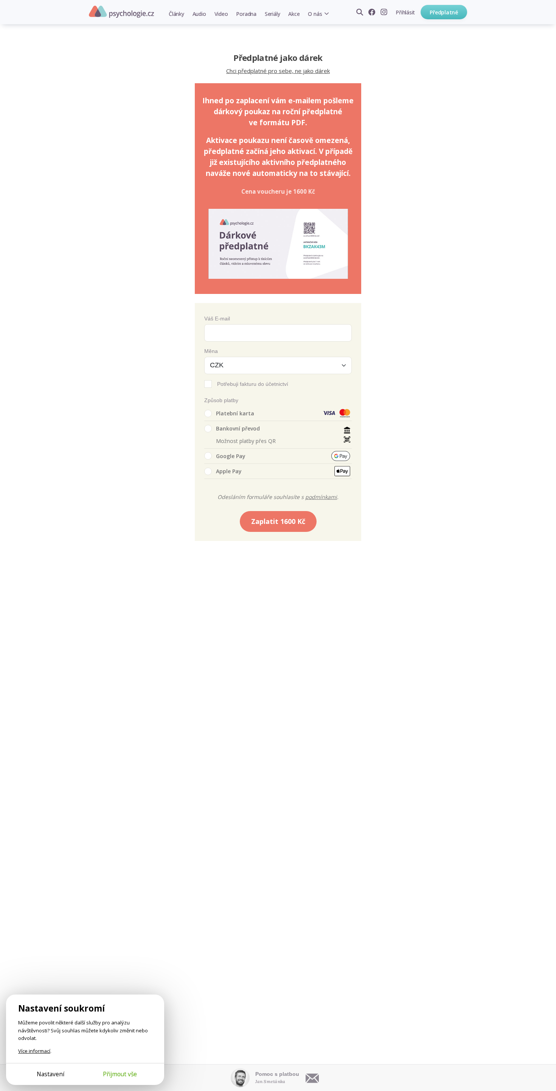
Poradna (246, 13)
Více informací (34, 1050)
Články (176, 13)
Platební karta (235, 413)
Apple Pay (229, 471)
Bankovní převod (238, 428)
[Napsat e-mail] (312, 1077)
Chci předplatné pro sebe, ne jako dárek (278, 71)
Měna (211, 351)
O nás (315, 13)
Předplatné (444, 12)
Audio (199, 13)
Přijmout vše (120, 1074)
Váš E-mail (217, 318)
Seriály (272, 13)
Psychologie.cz (121, 11)
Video (221, 13)
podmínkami (321, 496)
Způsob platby (221, 400)
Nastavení (50, 1074)
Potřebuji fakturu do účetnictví (252, 384)
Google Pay (230, 456)
